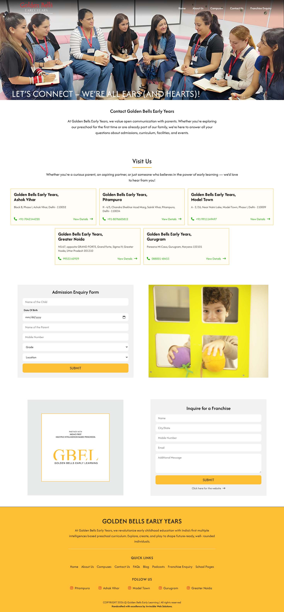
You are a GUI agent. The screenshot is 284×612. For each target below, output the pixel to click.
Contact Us (122, 566)
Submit (75, 368)
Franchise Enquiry (180, 566)
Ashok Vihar (110, 588)
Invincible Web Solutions (159, 606)
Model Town (140, 588)
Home (74, 566)
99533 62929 (70, 259)
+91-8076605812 (117, 219)
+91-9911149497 (205, 219)
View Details (81, 219)
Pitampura (81, 588)
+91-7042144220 (28, 219)
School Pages (205, 566)
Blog (146, 566)
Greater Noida (201, 588)
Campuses (104, 566)
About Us (87, 566)
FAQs (136, 566)
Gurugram (170, 588)
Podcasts (158, 566)
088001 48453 (159, 259)
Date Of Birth (31, 310)
